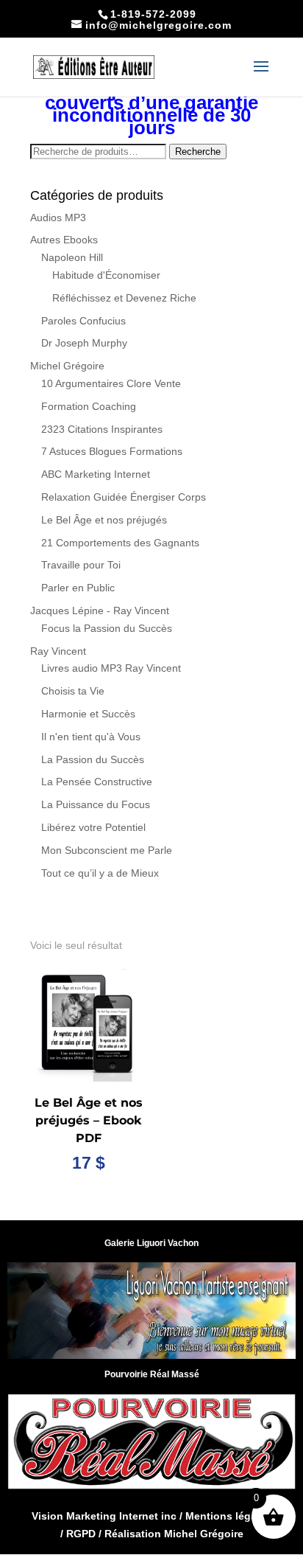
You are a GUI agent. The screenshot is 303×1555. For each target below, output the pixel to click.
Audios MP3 (58, 217)
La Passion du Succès (92, 759)
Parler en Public (78, 588)
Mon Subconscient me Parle (106, 850)
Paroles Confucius (83, 321)
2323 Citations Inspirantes (102, 429)
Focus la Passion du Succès (106, 628)
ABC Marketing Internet (95, 474)
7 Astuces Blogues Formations (111, 451)
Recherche (198, 151)
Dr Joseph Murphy (84, 343)
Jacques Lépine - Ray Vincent (99, 610)
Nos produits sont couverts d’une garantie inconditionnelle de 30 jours (151, 109)
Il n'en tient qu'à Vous (90, 736)
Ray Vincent (58, 651)
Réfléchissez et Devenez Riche (124, 298)
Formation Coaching (88, 406)
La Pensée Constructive (96, 781)
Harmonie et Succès (88, 714)
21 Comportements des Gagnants (120, 543)
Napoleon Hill (72, 257)
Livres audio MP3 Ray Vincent (111, 668)
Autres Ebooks (64, 240)
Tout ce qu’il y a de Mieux (100, 873)
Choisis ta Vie (72, 691)
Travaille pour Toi (81, 565)
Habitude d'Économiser (106, 275)
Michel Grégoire (67, 366)
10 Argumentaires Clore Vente (111, 383)
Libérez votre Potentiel (93, 827)
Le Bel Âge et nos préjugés (104, 520)
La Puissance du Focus (95, 804)
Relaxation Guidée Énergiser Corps (123, 497)
